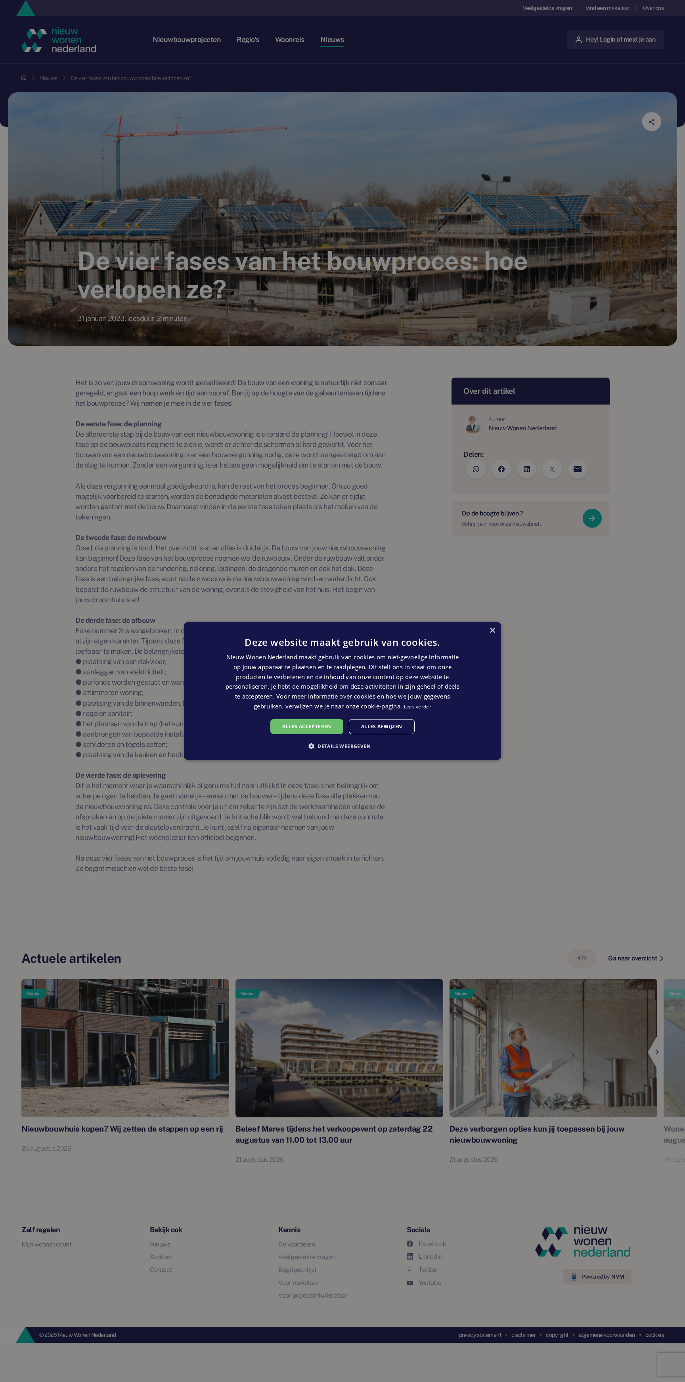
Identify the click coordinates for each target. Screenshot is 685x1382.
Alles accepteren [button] (306, 726)
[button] (342, 746)
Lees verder (417, 706)
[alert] (342, 691)
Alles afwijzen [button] (381, 726)
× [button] (492, 631)
